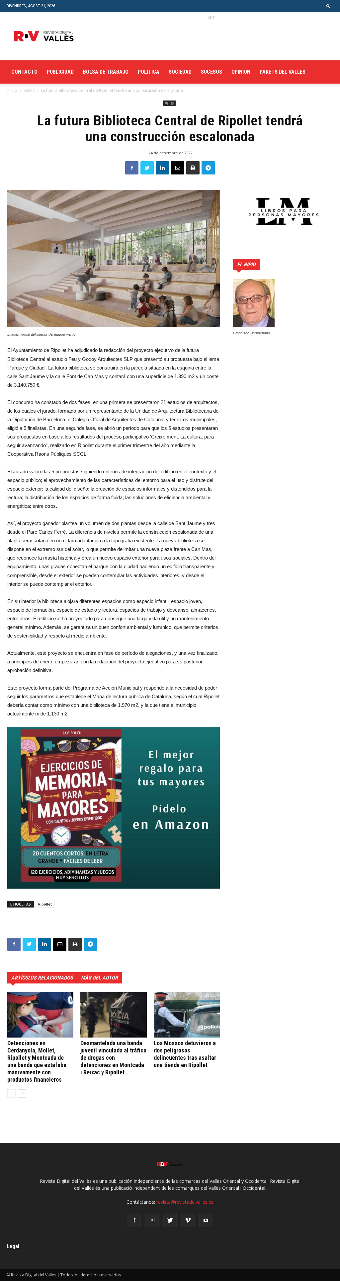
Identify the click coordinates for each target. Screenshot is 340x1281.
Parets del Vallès (282, 72)
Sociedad (180, 72)
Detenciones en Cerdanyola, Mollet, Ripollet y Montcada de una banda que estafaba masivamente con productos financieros (36, 1061)
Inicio (12, 90)
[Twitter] (170, 1220)
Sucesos (211, 72)
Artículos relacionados (42, 978)
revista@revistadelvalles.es (184, 1202)
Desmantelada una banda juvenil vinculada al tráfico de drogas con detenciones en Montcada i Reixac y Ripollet (113, 1058)
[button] (328, 5)
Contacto (24, 72)
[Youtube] (205, 1220)
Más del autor (99, 978)
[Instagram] (152, 1220)
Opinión (240, 72)
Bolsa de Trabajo (105, 72)
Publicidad (60, 72)
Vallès (29, 90)
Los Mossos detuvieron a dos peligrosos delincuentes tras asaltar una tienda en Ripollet (185, 1054)
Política (148, 72)
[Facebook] (134, 1220)
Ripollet (45, 904)
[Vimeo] (188, 1220)
